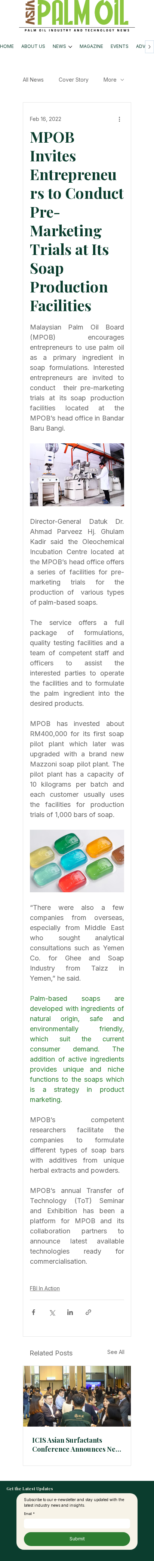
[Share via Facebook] (33, 1312)
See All (115, 1352)
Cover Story (74, 79)
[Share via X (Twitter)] (51, 1312)
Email (29, 1514)
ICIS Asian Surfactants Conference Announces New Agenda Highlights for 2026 (76, 1445)
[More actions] (119, 119)
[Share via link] (88, 1312)
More (110, 79)
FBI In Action (45, 1288)
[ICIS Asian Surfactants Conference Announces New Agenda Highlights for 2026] (77, 1396)
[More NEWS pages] (70, 47)
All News (33, 79)
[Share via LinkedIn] (70, 1312)
